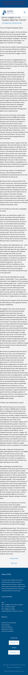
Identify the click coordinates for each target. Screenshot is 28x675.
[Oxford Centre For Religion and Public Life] (8, 12)
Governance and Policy (9, 623)
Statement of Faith (7, 629)
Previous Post (14, 558)
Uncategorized (6, 23)
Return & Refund (7, 627)
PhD (3, 602)
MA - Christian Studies (8, 607)
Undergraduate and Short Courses (12, 611)
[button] (14, 642)
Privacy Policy (6, 625)
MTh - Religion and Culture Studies (12, 604)
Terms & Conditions (8, 631)
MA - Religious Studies (8, 609)
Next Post (14, 563)
